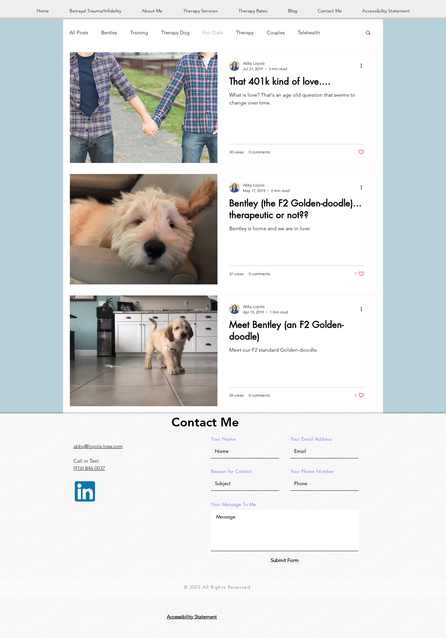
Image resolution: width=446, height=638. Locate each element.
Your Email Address (311, 439)
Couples (276, 32)
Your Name (223, 439)
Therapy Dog (175, 32)
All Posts (79, 32)
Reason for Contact (231, 471)
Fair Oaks (212, 32)
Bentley (109, 32)
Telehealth (309, 32)
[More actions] (363, 66)
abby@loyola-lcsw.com (98, 446)
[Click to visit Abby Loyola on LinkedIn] (85, 491)
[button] (368, 33)
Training (139, 32)
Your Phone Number (312, 471)
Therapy (245, 32)
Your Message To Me (233, 504)
